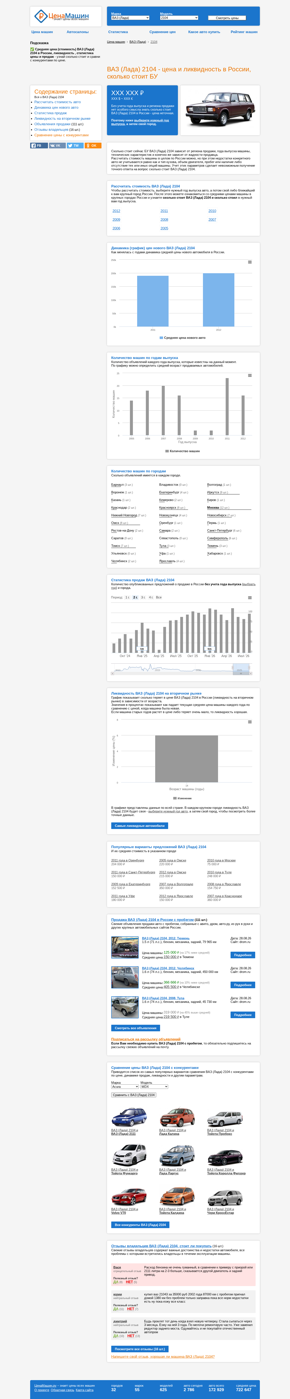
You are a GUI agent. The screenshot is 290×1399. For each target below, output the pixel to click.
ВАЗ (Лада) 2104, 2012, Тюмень (166, 938)
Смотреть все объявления (135, 1028)
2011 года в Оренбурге (127, 860)
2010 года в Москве (221, 860)
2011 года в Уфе (123, 896)
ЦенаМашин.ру (45, 1385)
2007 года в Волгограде (176, 884)
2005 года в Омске (172, 860)
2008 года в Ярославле (224, 884)
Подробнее (243, 955)
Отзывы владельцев (51, 129)
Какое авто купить (204, 32)
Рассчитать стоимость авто (57, 102)
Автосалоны (78, 32)
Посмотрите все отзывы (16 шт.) (140, 1349)
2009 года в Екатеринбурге (130, 884)
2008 (164, 219)
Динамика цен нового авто (56, 107)
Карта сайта (84, 1390)
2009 (116, 219)
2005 (164, 228)
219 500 (171, 1017)
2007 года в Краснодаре (224, 896)
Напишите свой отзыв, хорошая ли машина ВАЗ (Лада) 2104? (163, 1356)
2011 (164, 211)
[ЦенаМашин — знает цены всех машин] (61, 22)
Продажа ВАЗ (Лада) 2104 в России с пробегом (152, 920)
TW (75, 145)
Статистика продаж (50, 113)
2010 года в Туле (219, 872)
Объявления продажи (52, 124)
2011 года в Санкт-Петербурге (133, 872)
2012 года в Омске (172, 872)
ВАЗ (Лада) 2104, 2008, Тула (163, 998)
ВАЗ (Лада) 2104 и (124, 1132)
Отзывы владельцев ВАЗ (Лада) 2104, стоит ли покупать (161, 1246)
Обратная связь (62, 1390)
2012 (116, 211)
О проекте (41, 1390)
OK (92, 145)
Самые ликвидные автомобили (140, 826)
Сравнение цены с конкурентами (61, 135)
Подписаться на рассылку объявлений (145, 1039)
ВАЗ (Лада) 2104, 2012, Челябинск (168, 968)
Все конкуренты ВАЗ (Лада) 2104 (140, 1225)
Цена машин (42, 32)
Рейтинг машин (244, 32)
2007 (212, 219)
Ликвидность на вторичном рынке (62, 118)
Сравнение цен (162, 32)
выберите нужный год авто (168, 811)
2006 (116, 228)
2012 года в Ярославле (176, 896)
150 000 (171, 957)
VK (56, 145)
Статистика (118, 32)
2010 (212, 211)
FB (37, 145)
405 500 (171, 987)
